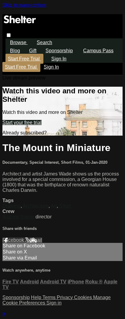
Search (44, 42)
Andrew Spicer (18, 216)
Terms (49, 297)
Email (36, 240)
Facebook (13, 240)
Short (65, 205)
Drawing (11, 205)
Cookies (83, 297)
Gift (32, 50)
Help (36, 297)
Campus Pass (98, 50)
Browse (19, 42)
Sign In (51, 66)
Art (54, 205)
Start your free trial (22, 122)
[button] (9, 35)
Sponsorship (59, 50)
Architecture (36, 205)
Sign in (58, 58)
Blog (15, 50)
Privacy (65, 297)
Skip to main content (24, 5)
